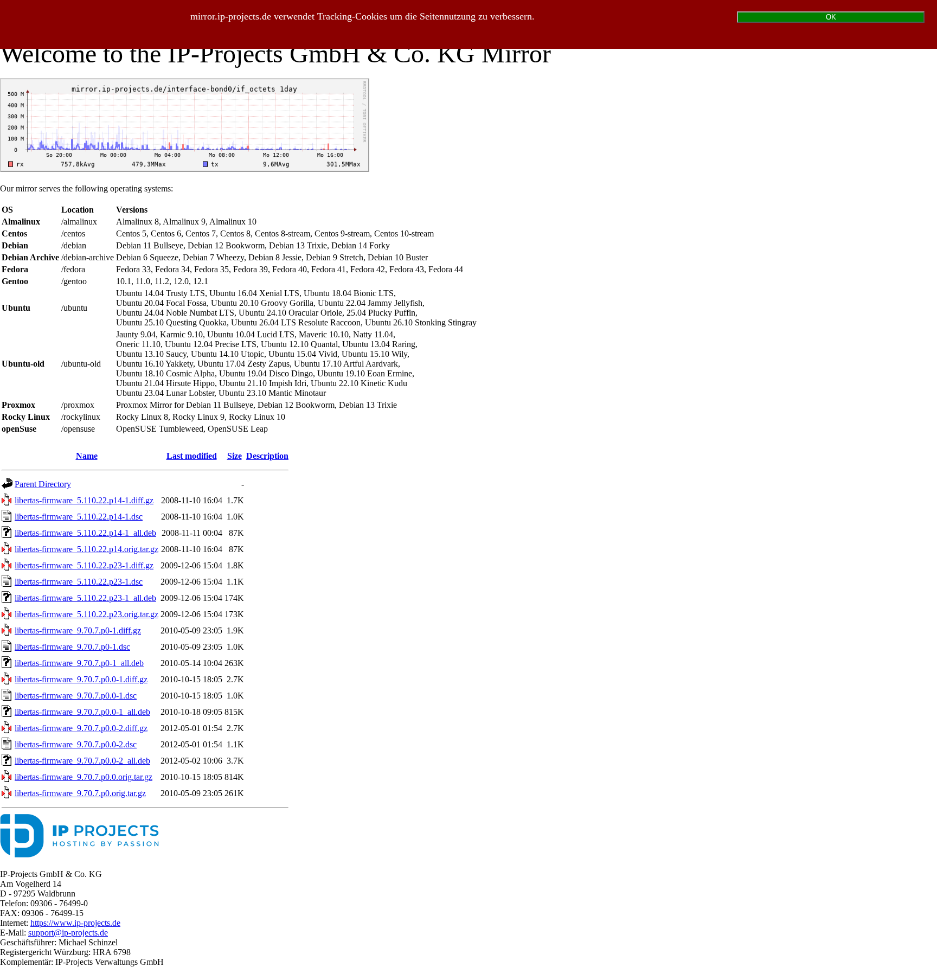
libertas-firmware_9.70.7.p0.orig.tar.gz (80, 793)
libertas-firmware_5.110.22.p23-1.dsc (79, 581)
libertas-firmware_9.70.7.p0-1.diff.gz (78, 630)
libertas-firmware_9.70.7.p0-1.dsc (72, 646)
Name (87, 455)
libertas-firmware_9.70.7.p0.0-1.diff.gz (81, 679)
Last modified (191, 455)
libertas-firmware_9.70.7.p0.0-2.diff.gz (81, 728)
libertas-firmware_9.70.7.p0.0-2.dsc (76, 744)
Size (234, 455)
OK (831, 17)
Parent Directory (43, 484)
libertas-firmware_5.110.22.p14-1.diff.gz (84, 500)
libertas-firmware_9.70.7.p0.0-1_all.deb (82, 711)
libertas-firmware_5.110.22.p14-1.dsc (79, 516)
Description (267, 455)
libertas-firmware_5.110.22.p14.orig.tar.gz (86, 549)
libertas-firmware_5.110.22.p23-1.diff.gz (84, 565)
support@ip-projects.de (68, 932)
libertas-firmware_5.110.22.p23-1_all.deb (85, 598)
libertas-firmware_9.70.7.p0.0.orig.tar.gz (83, 777)
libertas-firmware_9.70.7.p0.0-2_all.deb (82, 760)
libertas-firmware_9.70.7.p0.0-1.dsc (76, 695)
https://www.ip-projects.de (75, 922)
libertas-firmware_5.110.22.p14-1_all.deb (85, 532)
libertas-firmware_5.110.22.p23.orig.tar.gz (86, 614)
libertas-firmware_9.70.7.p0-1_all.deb (79, 663)
